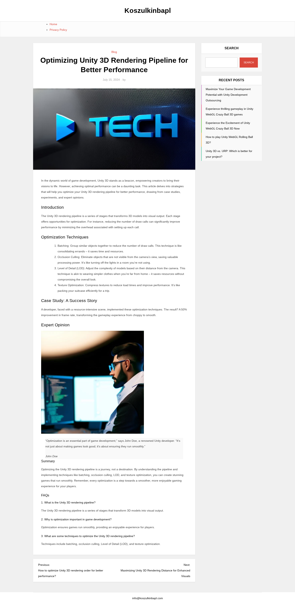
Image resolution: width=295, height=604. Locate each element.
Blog (114, 51)
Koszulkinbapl (147, 10)
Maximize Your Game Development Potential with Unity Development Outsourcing (228, 94)
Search (232, 48)
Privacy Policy (58, 29)
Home (53, 24)
